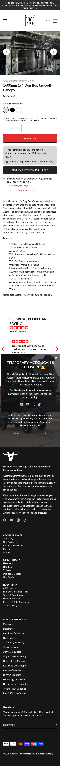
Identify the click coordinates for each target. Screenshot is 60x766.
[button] (6, 51)
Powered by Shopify (44, 753)
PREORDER (30, 138)
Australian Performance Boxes (18, 80)
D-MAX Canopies (12, 674)
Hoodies (7, 566)
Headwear (8, 563)
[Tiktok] (39, 404)
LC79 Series (9, 637)
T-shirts (7, 570)
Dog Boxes (9, 628)
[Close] (55, 358)
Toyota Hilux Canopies (14, 688)
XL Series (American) (13, 642)
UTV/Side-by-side (12, 651)
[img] (31, 328)
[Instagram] (33, 404)
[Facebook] (21, 404)
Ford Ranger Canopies (14, 679)
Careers (7, 549)
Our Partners (10, 542)
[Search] (48, 21)
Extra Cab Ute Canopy (14, 665)
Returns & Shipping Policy (16, 602)
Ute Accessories (11, 647)
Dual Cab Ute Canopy (14, 661)
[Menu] (5, 20)
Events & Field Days (13, 545)
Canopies (8, 624)
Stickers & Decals (12, 573)
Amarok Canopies (12, 670)
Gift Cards (8, 577)
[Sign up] (55, 724)
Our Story (8, 538)
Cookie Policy (10, 605)
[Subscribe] (44, 433)
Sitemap (7, 552)
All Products (9, 588)
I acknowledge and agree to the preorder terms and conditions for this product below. (31, 120)
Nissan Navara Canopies (15, 684)
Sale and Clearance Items (15, 591)
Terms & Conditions (13, 595)
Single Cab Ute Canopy (14, 656)
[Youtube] (27, 404)
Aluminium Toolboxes (14, 633)
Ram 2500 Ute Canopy (14, 693)
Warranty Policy (11, 598)
